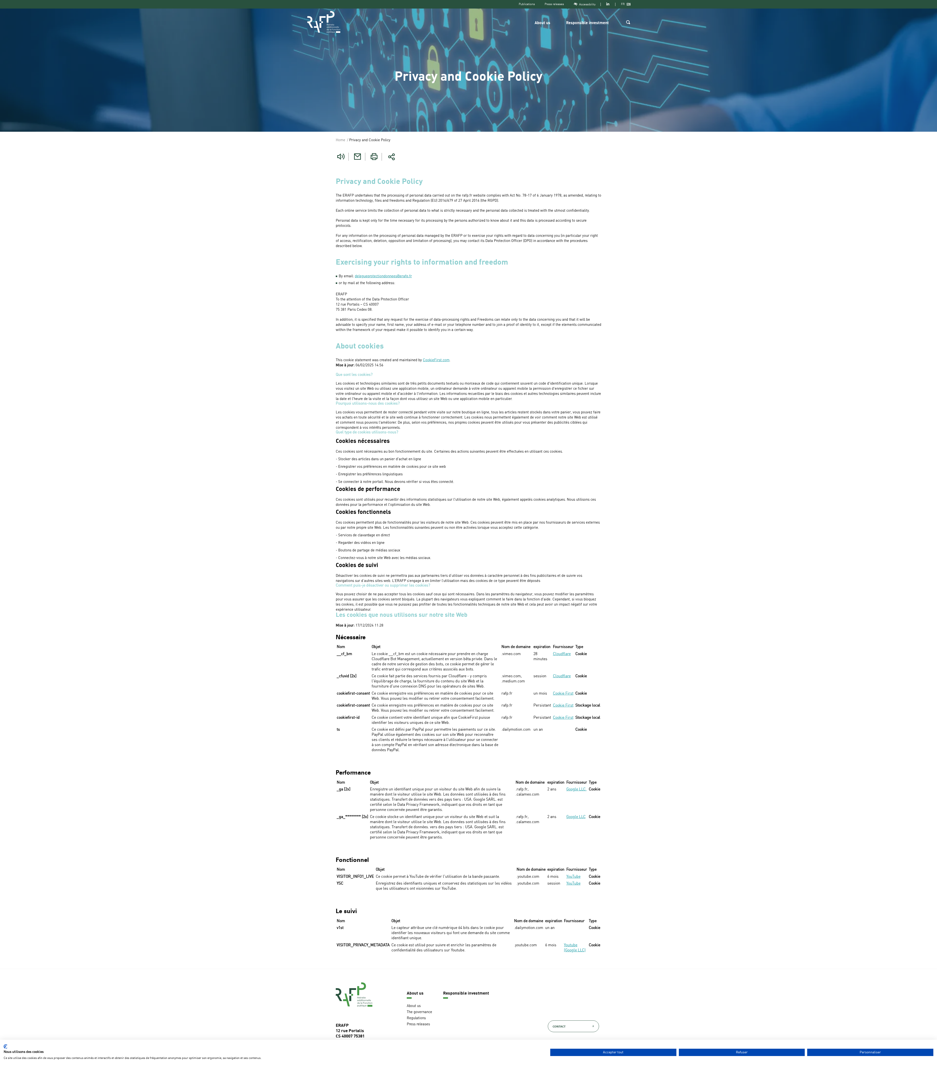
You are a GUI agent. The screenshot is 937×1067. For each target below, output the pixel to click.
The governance (419, 1012)
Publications (527, 4)
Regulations (416, 1018)
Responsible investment (587, 23)
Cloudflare (562, 654)
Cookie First (563, 694)
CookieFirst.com (436, 360)
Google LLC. (576, 789)
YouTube (573, 877)
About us (542, 23)
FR (623, 4)
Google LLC (576, 817)
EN (629, 4)
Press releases (554, 4)
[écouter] (341, 157)
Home (340, 140)
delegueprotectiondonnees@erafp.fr (383, 276)
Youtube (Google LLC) (575, 947)
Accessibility (587, 4)
